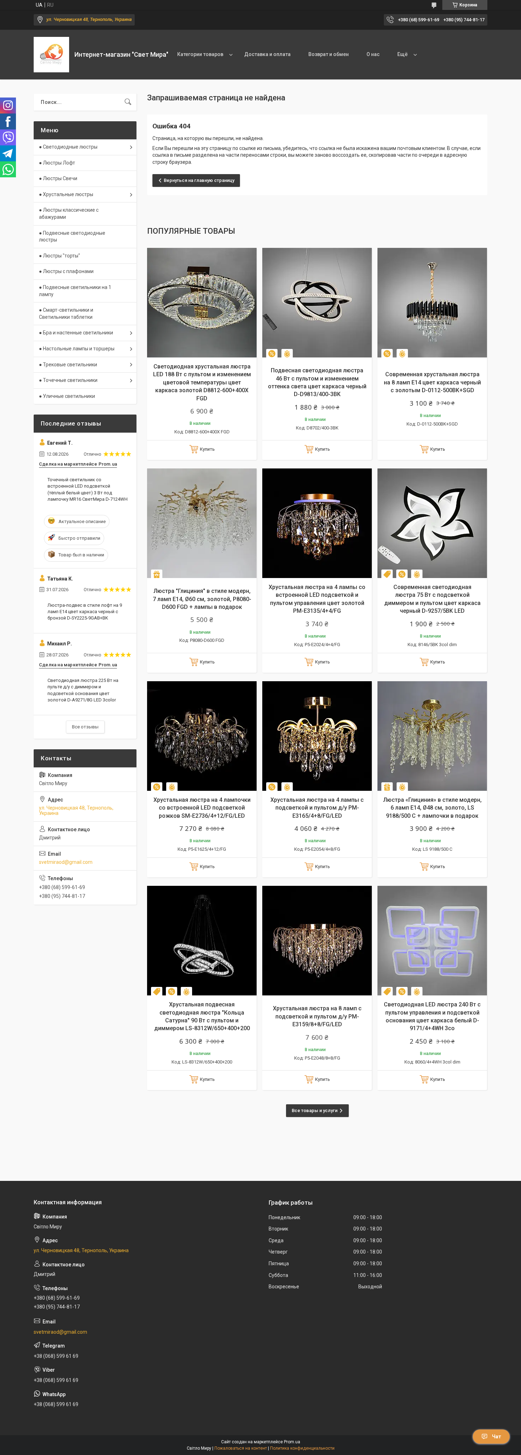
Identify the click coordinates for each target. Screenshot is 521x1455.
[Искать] (127, 102)
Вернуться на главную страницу (199, 180)
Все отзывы (85, 726)
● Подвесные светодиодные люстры (72, 236)
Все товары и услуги (314, 1110)
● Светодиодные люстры (68, 147)
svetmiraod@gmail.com (66, 862)
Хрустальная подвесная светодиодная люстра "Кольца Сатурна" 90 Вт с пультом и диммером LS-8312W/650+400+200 (202, 1016)
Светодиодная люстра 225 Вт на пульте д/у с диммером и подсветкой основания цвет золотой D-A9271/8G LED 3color (82, 690)
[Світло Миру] (51, 54)
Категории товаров (200, 54)
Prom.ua (292, 1441)
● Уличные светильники (67, 396)
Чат (496, 1436)
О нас (373, 54)
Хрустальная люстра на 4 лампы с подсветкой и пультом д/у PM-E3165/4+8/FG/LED (317, 807)
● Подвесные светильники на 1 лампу (75, 290)
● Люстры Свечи (58, 178)
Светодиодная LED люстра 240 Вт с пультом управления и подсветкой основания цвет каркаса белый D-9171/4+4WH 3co (432, 1016)
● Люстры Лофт (57, 163)
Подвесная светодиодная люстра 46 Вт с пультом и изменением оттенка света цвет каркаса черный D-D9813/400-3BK (317, 382)
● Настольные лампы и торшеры (76, 348)
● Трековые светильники (68, 364)
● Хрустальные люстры (66, 194)
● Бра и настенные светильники (76, 332)
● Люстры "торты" (59, 256)
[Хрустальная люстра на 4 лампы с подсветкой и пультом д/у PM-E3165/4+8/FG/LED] (317, 736)
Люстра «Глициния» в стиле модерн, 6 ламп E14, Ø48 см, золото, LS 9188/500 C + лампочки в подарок (432, 807)
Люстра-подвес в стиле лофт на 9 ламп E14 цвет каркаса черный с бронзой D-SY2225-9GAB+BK (84, 611)
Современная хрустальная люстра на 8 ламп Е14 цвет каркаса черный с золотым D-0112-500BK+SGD (432, 382)
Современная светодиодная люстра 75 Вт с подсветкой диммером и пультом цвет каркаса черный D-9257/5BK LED (432, 599)
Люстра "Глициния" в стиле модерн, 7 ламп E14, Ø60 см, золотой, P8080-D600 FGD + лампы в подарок (202, 599)
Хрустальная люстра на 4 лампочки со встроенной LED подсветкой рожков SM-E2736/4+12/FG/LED (202, 807)
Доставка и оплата (267, 54)
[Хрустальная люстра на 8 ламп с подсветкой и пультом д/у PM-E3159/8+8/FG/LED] (317, 940)
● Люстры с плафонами (66, 271)
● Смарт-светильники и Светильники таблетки (66, 313)
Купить (207, 449)
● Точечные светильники (68, 380)
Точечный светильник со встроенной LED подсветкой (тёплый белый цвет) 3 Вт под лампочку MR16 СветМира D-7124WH (87, 489)
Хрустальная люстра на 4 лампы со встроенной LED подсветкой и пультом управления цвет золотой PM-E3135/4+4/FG (317, 599)
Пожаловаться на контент (240, 1448)
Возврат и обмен (328, 54)
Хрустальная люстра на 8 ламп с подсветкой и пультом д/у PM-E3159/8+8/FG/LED (317, 1016)
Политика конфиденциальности (302, 1448)
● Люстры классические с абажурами (69, 213)
